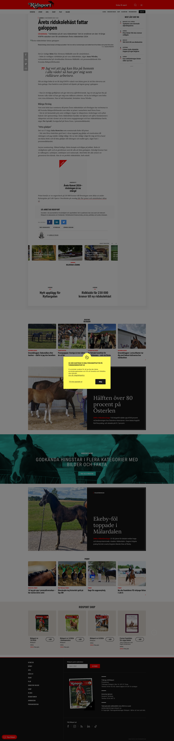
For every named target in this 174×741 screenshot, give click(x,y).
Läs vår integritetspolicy (76, 375)
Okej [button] (100, 382)
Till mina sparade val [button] (75, 382)
